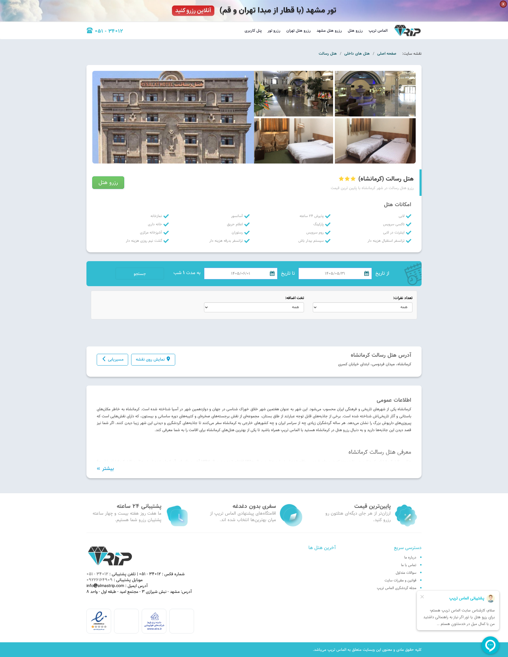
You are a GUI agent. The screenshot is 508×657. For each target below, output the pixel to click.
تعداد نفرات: (402, 298)
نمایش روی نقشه (150, 359)
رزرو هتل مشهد (329, 30)
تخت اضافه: (294, 298)
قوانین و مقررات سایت (400, 580)
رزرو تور (274, 30)
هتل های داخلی (357, 53)
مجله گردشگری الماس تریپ (396, 588)
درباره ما (410, 557)
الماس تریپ (378, 30)
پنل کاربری (253, 30)
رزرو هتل (355, 30)
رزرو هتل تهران (298, 30)
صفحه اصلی (386, 53)
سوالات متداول (406, 573)
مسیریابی (115, 359)
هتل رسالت (328, 53)
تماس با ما (408, 565)
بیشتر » (105, 468)
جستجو (140, 273)
